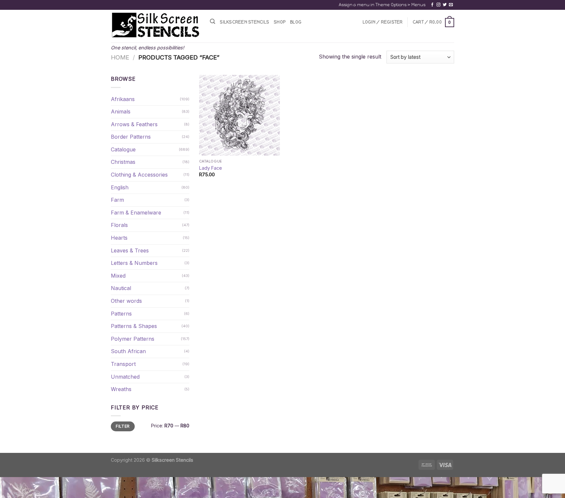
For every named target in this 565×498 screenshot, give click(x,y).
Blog (295, 22)
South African (128, 351)
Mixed (118, 275)
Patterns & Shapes (134, 326)
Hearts (119, 237)
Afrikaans (123, 99)
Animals (120, 111)
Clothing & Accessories (139, 174)
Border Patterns (131, 136)
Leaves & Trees (130, 250)
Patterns (121, 313)
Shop (279, 22)
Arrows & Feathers (134, 124)
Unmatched (125, 376)
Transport (123, 364)
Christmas (123, 162)
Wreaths (121, 389)
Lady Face (210, 168)
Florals (119, 225)
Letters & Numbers (134, 263)
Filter (122, 426)
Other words (126, 301)
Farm (117, 200)
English (119, 187)
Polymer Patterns (132, 338)
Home (120, 57)
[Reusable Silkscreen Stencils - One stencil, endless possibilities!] (155, 25)
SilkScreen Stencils (244, 22)
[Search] (212, 21)
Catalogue (123, 149)
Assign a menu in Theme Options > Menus (382, 4)
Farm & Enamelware (136, 212)
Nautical (121, 288)
